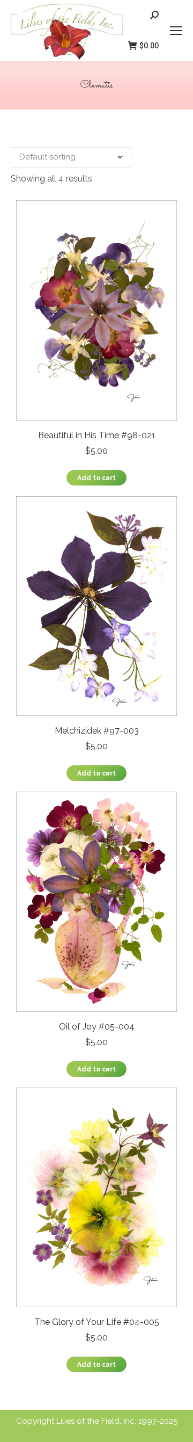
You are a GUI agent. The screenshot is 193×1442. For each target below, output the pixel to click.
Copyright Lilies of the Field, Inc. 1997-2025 (96, 1421)
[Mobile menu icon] (175, 30)
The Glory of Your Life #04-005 (96, 1322)
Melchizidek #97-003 (97, 731)
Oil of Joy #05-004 (97, 1026)
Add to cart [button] (96, 478)
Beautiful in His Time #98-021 (96, 435)
